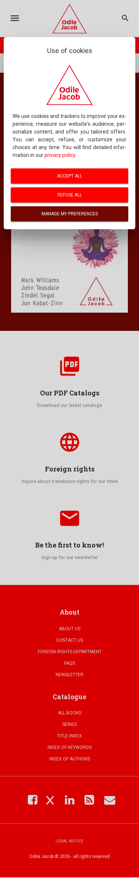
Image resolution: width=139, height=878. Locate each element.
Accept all (69, 175)
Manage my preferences (70, 213)
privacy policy (59, 155)
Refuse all (69, 194)
